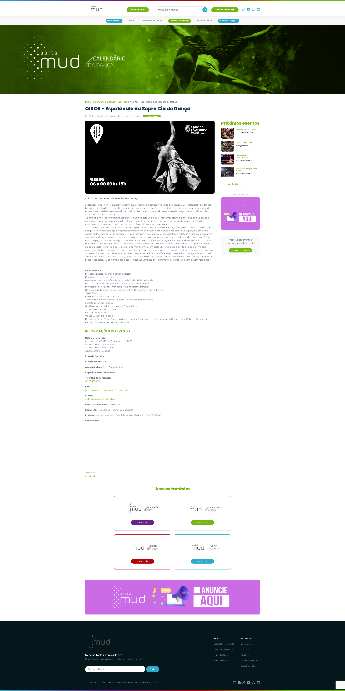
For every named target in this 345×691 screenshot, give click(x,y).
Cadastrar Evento (240, 250)
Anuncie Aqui (137, 9)
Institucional (113, 20)
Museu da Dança (227, 20)
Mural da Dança (204, 20)
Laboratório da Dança (152, 20)
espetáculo (123, 101)
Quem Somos (247, 644)
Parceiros (245, 655)
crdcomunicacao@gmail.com (101, 399)
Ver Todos (233, 184)
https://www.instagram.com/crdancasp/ (106, 390)
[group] (240, 213)
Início (88, 101)
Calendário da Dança (179, 20)
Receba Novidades (225, 9)
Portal (131, 20)
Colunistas (245, 649)
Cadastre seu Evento (250, 660)
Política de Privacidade (146, 682)
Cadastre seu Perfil (249, 666)
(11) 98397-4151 (92, 381)
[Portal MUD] (93, 9)
